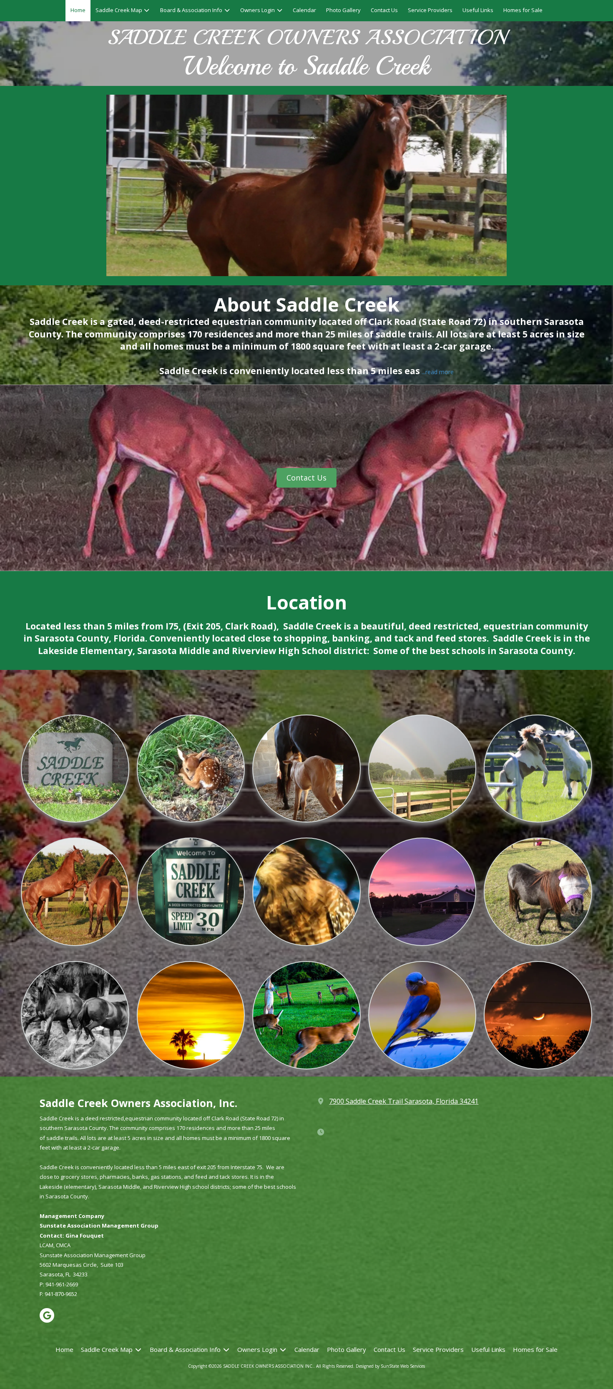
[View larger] (191, 768)
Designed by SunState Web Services (390, 1366)
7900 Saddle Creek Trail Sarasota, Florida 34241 (403, 1101)
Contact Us (306, 478)
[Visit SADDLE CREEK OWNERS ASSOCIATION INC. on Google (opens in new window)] (47, 1315)
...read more (438, 372)
